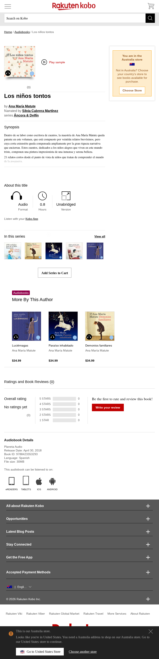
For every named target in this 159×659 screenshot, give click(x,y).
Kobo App (31, 218)
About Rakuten (140, 613)
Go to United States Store (43, 651)
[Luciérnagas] (95, 257)
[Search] (150, 18)
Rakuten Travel (93, 613)
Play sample (57, 62)
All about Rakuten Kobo (25, 506)
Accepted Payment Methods (28, 572)
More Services (116, 613)
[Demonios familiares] (33, 257)
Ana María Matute (22, 106)
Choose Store (132, 90)
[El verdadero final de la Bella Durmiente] (12, 257)
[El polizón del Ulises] (74, 257)
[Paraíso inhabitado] (53, 257)
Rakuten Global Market (64, 613)
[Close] (151, 631)
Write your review (108, 407)
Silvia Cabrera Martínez (40, 111)
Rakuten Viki (14, 613)
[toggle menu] (7, 6)
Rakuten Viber (35, 613)
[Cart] (151, 6)
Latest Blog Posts (20, 531)
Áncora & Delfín (26, 115)
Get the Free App (19, 557)
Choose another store (83, 651)
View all (99, 236)
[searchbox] (79, 18)
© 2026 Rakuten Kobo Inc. (23, 599)
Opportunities (17, 518)
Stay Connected (18, 544)
